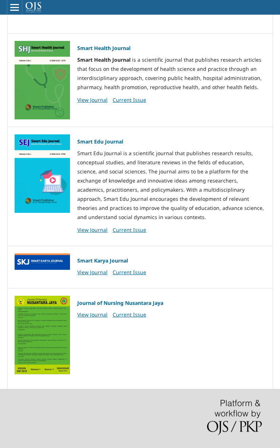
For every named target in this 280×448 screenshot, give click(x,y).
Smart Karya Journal (102, 260)
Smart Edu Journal (100, 141)
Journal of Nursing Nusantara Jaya (120, 302)
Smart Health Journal (104, 48)
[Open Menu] (14, 7)
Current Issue (129, 99)
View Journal (92, 99)
